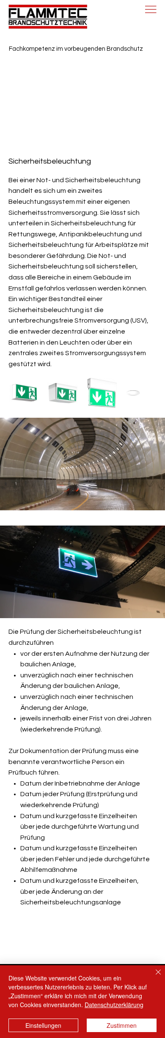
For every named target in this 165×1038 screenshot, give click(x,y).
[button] (150, 608)
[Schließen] (153, 977)
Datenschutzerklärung (114, 1004)
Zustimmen (122, 1025)
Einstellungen (43, 1025)
